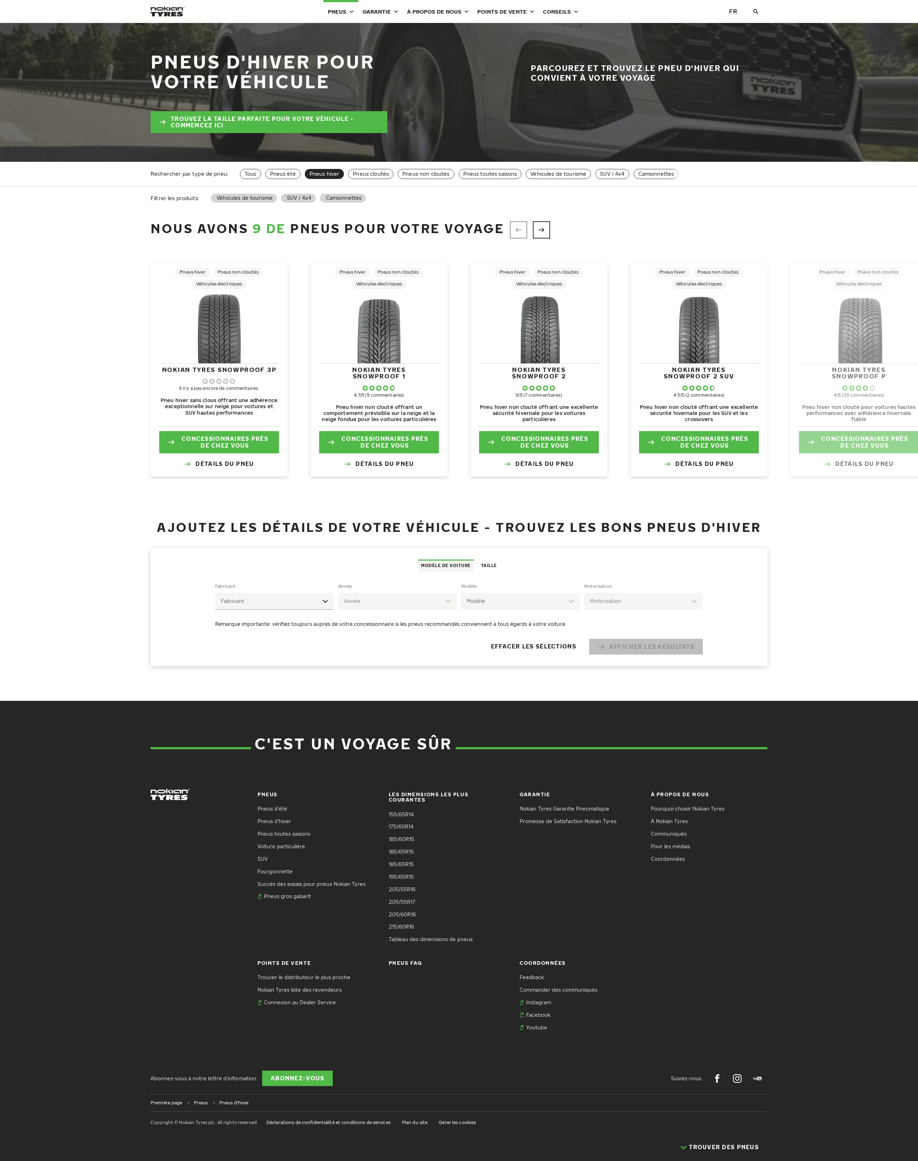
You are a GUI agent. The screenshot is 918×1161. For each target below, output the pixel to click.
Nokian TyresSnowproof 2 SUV (699, 373)
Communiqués (669, 834)
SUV (262, 859)
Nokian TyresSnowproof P (859, 373)
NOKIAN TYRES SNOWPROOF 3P (219, 369)
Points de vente (502, 11)
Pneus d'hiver (274, 821)
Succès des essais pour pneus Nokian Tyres (311, 884)
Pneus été (283, 174)
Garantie (377, 11)
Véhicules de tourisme (558, 174)
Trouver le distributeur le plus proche (303, 977)
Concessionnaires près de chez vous (224, 442)
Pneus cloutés (371, 174)
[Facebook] (717, 1078)
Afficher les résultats (651, 646)
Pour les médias (670, 846)
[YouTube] (757, 1078)
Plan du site (414, 1122)
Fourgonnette (275, 871)
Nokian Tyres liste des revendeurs (299, 990)
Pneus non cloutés (425, 174)
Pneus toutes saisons (490, 174)
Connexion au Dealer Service (300, 1002)
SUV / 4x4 (612, 174)
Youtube (536, 1027)
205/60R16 (402, 914)
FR (733, 11)
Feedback (532, 977)
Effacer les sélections (533, 646)
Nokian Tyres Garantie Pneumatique (564, 809)
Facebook (538, 1015)
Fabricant (225, 586)
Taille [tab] (489, 565)
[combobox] (274, 601)
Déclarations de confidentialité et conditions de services (328, 1122)
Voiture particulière (281, 846)
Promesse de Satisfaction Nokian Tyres (568, 821)
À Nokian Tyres (669, 821)
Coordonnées (668, 859)
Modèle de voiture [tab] (446, 565)
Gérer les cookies (457, 1122)
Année (345, 586)
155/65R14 (401, 814)
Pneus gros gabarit (287, 896)
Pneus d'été (272, 809)
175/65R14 (401, 826)
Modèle (469, 586)
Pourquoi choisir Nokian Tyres (687, 809)
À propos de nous (434, 11)
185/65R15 (401, 852)
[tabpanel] (459, 619)
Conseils (557, 11)
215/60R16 (401, 927)
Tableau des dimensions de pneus (431, 939)
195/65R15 (401, 877)
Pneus (337, 11)
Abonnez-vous (297, 1078)
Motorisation (598, 586)
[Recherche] (755, 11)
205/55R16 (402, 889)
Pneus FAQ (405, 963)
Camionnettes (656, 174)
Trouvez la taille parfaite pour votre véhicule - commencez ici (262, 122)
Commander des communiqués (558, 990)
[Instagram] (737, 1078)
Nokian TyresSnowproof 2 (539, 373)
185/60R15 (401, 839)
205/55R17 (402, 902)
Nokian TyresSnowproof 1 (379, 373)
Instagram (538, 1002)
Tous (250, 174)
